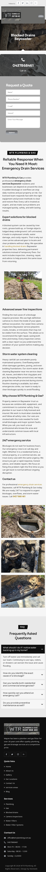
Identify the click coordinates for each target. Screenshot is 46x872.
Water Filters (11, 821)
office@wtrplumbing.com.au (19, 838)
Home (8, 766)
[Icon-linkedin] (27, 3)
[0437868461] (23, 59)
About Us (9, 771)
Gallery (9, 775)
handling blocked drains (15, 246)
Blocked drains (12, 812)
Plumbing (10, 804)
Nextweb (33, 869)
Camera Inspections (14, 816)
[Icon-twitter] (22, 3)
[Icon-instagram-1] (31, 3)
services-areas (12, 787)
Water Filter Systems (14, 825)
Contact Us (10, 783)
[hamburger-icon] (41, 15)
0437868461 (23, 66)
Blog (8, 791)
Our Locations (11, 779)
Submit (12, 132)
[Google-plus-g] (35, 3)
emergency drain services (30, 484)
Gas (7, 808)
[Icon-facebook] (18, 3)
